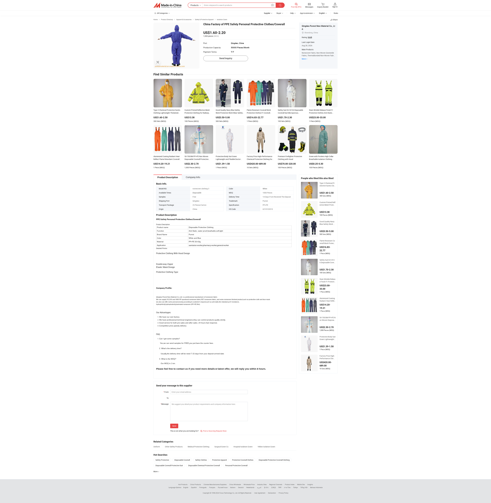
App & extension (306, 13)
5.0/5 (310, 37)
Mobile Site (301, 484)
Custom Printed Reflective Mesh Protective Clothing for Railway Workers (328, 203)
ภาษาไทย (287, 487)
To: (168, 398)
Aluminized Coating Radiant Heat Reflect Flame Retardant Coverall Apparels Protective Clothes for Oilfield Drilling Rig (328, 299)
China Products (195, 484)
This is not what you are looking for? (184, 431)
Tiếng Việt (304, 487)
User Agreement (259, 493)
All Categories (162, 13)
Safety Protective (162, 460)
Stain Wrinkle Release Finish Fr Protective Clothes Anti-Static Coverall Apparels (328, 280)
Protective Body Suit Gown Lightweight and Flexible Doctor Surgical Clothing (328, 338)
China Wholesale (235, 484)
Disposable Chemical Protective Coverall (204, 465)
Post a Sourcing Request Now (213, 431)
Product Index (289, 484)
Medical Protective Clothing (198, 446)
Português (203, 487)
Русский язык (222, 487)
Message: (165, 404)
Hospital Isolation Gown (243, 446)
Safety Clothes (201, 460)
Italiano (232, 487)
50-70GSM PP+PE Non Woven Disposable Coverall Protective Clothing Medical (328, 318)
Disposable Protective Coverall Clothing (274, 460)
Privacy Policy (283, 493)
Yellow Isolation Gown (266, 446)
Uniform (156, 446)
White (265, 188)
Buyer (279, 13)
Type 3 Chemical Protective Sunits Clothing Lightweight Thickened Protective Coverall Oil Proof (328, 184)
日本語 (273, 487)
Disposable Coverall (182, 460)
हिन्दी (279, 487)
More (304, 59)
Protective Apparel (219, 460)
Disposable (197, 192)
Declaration (272, 493)
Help (292, 13)
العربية (259, 487)
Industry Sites (262, 484)
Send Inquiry (225, 58)
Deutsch (241, 487)
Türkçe (295, 487)
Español (194, 487)
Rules (336, 13)
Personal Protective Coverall (236, 465)
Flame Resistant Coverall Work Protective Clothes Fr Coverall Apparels (327, 242)
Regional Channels (275, 484)
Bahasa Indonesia (316, 487)
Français (212, 487)
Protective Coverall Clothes (242, 460)
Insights (310, 484)
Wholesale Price (249, 484)
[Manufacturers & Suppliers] (167, 5)
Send (174, 426)
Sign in (335, 7)
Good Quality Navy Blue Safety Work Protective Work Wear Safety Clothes (327, 222)
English (185, 487)
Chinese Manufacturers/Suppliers (215, 484)
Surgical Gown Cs (221, 446)
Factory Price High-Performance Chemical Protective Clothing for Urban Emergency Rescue (327, 357)
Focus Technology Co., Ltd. (228, 493)
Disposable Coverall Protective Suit (169, 465)
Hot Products (182, 484)
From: (166, 392)
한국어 (266, 487)
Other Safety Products (174, 446)
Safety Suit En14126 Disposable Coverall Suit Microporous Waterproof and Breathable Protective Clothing (328, 261)
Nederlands (250, 487)
